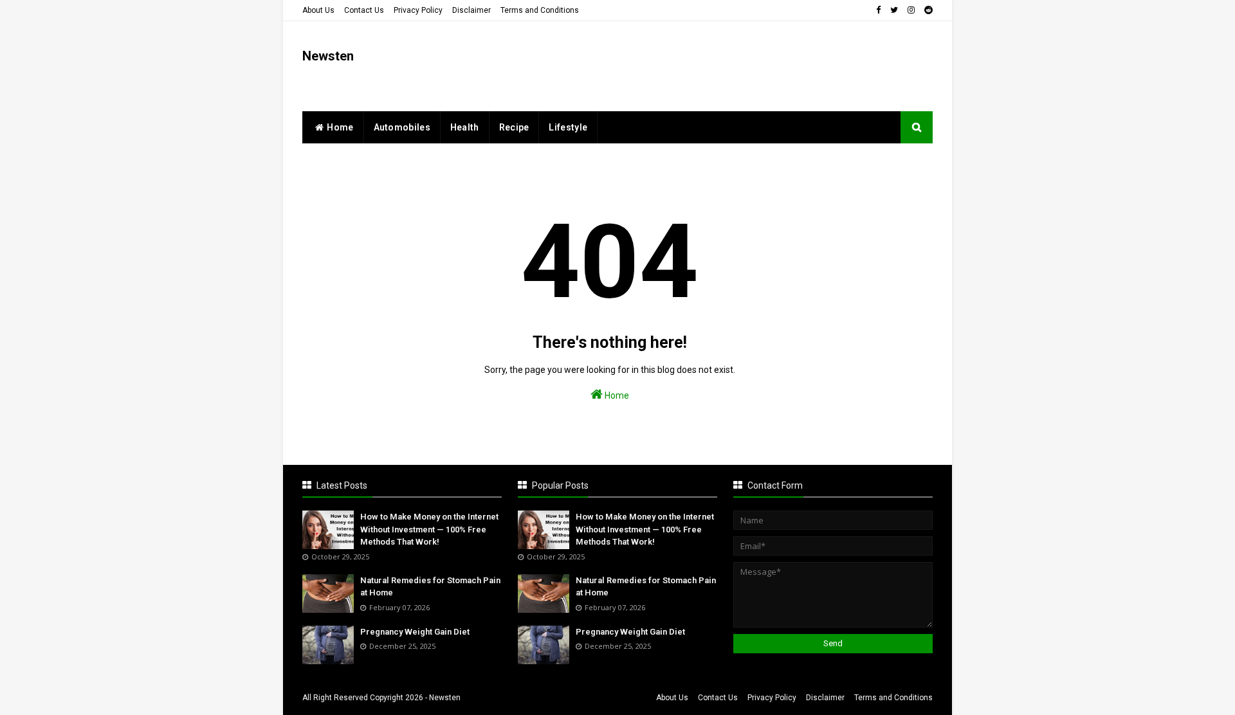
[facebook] (878, 10)
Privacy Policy (418, 10)
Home (616, 395)
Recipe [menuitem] (514, 127)
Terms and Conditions (539, 10)
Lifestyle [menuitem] (568, 127)
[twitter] (894, 10)
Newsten (328, 56)
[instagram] (911, 10)
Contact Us (364, 10)
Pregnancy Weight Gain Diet (415, 632)
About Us (318, 10)
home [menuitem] (340, 127)
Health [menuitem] (464, 127)
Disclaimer (471, 10)
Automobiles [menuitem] (402, 127)
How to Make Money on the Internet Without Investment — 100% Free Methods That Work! (429, 529)
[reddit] (927, 10)
